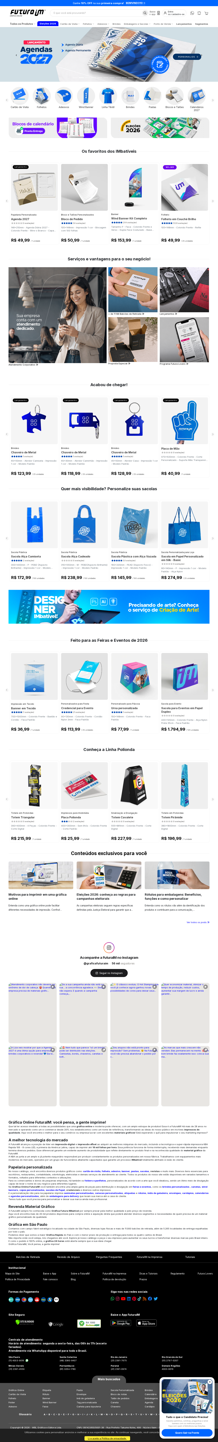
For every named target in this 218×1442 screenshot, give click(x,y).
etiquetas (129, 1193)
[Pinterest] (134, 1299)
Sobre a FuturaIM (80, 1273)
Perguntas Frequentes (109, 1257)
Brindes (15, 448)
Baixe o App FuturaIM (125, 1314)
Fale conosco (50, 1279)
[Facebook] (150, 1299)
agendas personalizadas (25, 1196)
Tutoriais (190, 1257)
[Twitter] (156, 1299)
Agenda (149, 1402)
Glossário (25, 1414)
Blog (73, 1279)
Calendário (151, 1394)
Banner (115, 214)
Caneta (115, 1402)
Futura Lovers (205, 1273)
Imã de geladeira (86, 1398)
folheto (106, 1171)
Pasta (80, 1390)
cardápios (188, 1193)
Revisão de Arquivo (68, 1257)
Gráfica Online (16, 1390)
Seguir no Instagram (111, 973)
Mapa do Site (12, 1273)
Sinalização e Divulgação (124, 813)
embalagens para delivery (64, 1196)
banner (126, 1171)
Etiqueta (47, 1390)
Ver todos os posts (197, 922)
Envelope (82, 1394)
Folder (12, 1402)
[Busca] (145, 13)
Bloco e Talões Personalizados (77, 214)
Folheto (165, 214)
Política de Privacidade (17, 1279)
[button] (16, 54)
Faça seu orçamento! (150, 3)
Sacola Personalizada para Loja (177, 552)
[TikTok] (139, 1299)
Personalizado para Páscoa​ (125, 703)
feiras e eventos (142, 1186)
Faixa (45, 1406)
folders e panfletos (95, 1180)
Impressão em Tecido (22, 704)
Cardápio (150, 1406)
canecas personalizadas (109, 1193)
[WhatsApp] (192, 13)
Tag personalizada (87, 1402)
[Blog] (144, 1299)
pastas (135, 1171)
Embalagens (151, 1398)
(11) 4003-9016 (16, 1360)
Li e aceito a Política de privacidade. (107, 1438)
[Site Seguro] (56, 1323)
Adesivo (13, 1406)
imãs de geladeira (157, 1193)
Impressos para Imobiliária (75, 813)
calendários (202, 1193)
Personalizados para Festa (75, 703)
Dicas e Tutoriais (148, 1273)
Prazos (143, 1279)
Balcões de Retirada (28, 1257)
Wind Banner (50, 1402)
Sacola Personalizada (122, 1390)
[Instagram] (117, 1299)
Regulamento (178, 1273)
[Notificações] (199, 13)
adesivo (115, 1171)
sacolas (144, 1171)
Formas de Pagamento (24, 1291)
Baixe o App (49, 1273)
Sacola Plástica (19, 552)
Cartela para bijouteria (89, 1406)
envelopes (175, 1193)
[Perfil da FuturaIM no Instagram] (109, 947)
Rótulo (46, 1394)
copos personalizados (31, 1190)
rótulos (142, 1193)
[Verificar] (25, 1322)
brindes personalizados (175, 1186)
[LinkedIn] (129, 1299)
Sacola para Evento (171, 703)
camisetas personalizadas (79, 1193)
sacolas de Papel (55, 1190)
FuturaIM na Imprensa (149, 1257)
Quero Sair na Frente (187, 1432)
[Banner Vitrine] (109, 607)
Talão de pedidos (120, 1398)
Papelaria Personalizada (23, 214)
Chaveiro (116, 1406)
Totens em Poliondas (22, 813)
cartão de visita (91, 1171)
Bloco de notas (119, 1394)
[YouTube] (123, 1299)
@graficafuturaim (96, 963)
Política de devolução (114, 1279)
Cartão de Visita (17, 1394)
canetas (195, 1186)
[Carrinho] (206, 13)
